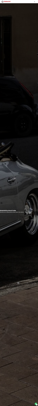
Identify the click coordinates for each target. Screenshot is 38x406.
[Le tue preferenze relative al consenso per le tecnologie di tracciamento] (36, 404)
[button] (36, 404)
